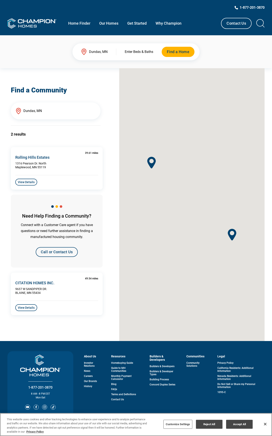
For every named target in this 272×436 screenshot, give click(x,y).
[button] (232, 235)
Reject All (209, 424)
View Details (26, 182)
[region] (136, 424)
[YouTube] (27, 407)
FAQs (114, 389)
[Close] (265, 424)
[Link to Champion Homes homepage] (31, 23)
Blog (113, 384)
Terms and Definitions (123, 394)
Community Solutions (193, 364)
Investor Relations (89, 364)
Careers (88, 376)
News (87, 370)
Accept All (239, 424)
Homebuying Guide (122, 362)
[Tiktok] (53, 407)
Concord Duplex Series (162, 384)
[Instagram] (44, 407)
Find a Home (178, 52)
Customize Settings (178, 424)
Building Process (159, 379)
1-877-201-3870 (40, 387)
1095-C (221, 392)
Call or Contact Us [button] (57, 252)
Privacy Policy (225, 362)
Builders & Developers (162, 366)
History (88, 386)
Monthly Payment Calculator (121, 378)
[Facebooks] (36, 407)
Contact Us (236, 23)
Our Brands (90, 381)
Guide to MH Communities (118, 369)
